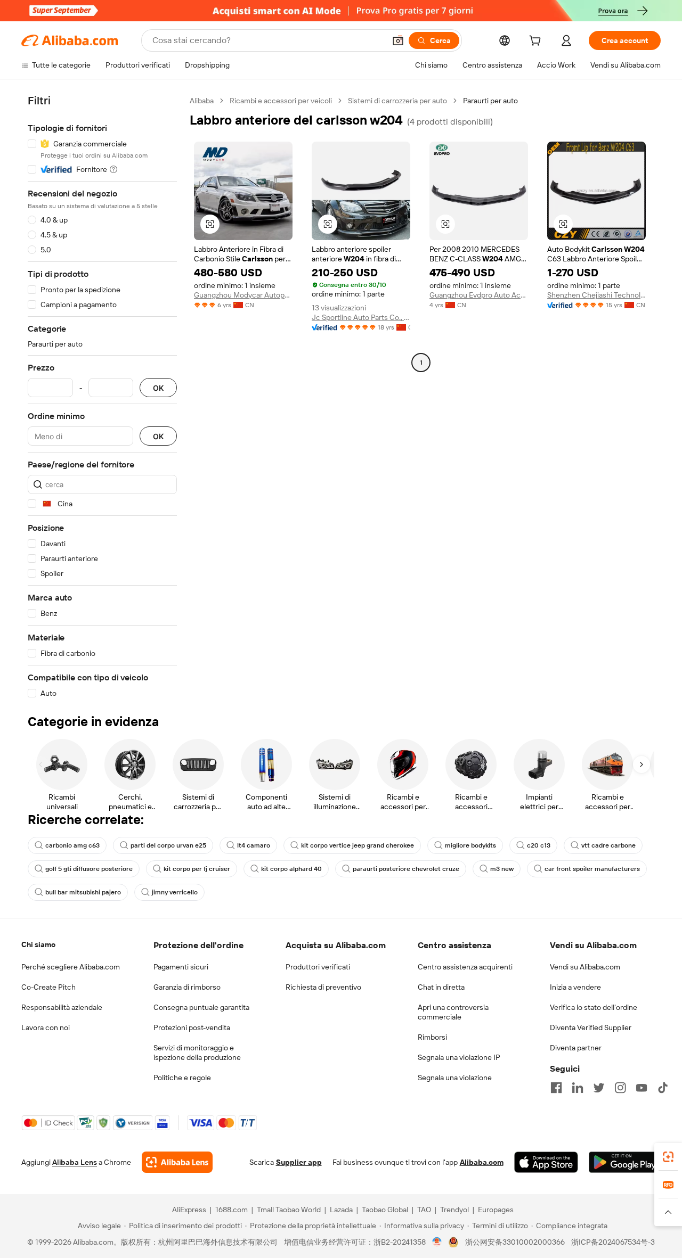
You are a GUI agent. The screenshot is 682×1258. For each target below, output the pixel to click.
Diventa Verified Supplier (590, 1027)
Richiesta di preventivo (323, 987)
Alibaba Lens (74, 1162)
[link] (668, 1157)
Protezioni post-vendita (191, 1027)
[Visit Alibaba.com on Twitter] (598, 1087)
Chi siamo (38, 944)
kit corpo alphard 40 (291, 869)
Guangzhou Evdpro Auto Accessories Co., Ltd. (478, 295)
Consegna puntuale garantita (201, 1007)
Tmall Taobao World (289, 1209)
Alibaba (202, 100)
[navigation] (102, 397)
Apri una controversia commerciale (453, 1012)
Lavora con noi (45, 1027)
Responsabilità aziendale (61, 1007)
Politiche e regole (182, 1077)
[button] (398, 40)
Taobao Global (385, 1209)
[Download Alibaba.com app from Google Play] (625, 1162)
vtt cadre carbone (608, 845)
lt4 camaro (253, 845)
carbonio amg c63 (72, 845)
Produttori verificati (318, 967)
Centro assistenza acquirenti (465, 967)
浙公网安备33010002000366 (515, 1242)
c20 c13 (538, 845)
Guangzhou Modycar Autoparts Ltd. (243, 295)
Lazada (341, 1209)
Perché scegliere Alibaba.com (70, 967)
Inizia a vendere (575, 987)
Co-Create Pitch (48, 987)
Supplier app (299, 1162)
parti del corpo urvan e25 (168, 845)
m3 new (502, 869)
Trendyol (454, 1209)
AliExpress (189, 1209)
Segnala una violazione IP (459, 1057)
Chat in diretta (441, 987)
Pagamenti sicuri (180, 967)
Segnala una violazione (455, 1077)
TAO (424, 1209)
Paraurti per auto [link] (490, 100)
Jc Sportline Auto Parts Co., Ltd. (361, 317)
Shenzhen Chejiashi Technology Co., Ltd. (596, 295)
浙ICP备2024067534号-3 (613, 1242)
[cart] (537, 42)
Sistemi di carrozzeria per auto (397, 100)
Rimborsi (432, 1037)
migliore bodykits (470, 845)
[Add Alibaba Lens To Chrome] (177, 1162)
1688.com (231, 1209)
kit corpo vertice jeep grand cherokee (357, 845)
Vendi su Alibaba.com (585, 967)
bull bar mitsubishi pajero (83, 892)
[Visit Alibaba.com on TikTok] (662, 1087)
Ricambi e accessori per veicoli (281, 100)
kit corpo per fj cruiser (197, 869)
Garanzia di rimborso (187, 987)
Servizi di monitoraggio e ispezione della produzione (197, 1052)
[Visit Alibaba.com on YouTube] (641, 1087)
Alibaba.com (482, 1162)
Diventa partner (576, 1047)
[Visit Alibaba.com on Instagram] (620, 1087)
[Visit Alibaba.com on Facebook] (556, 1087)
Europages (496, 1209)
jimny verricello (175, 892)
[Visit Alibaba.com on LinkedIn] (577, 1087)
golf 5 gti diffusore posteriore (89, 869)
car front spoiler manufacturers (592, 869)
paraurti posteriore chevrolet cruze (406, 869)
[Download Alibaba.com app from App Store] (546, 1162)
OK (158, 387)
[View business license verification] (437, 1242)
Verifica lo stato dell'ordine (593, 1007)
